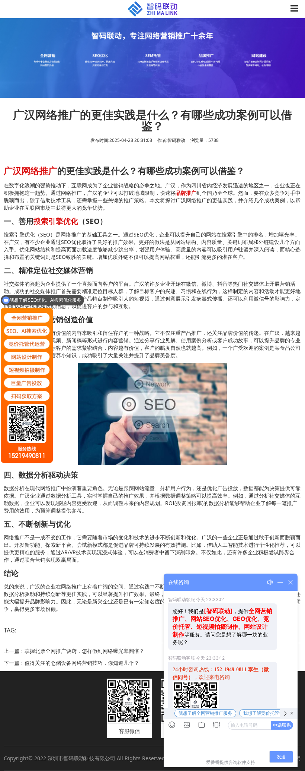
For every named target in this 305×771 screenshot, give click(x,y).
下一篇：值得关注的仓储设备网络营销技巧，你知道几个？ (71, 662)
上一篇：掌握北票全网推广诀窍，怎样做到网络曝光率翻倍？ (74, 650)
